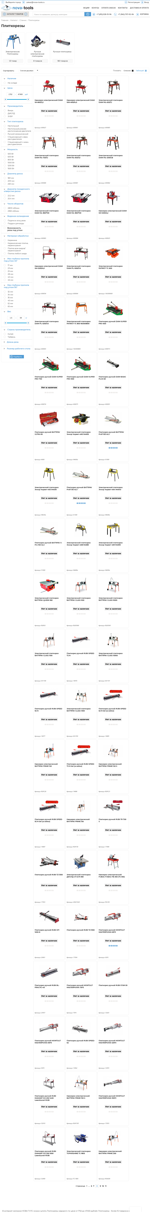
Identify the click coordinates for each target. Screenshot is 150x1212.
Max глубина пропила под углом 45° (16, 260)
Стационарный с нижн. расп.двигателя (18, 143)
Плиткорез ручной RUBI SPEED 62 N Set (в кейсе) (112, 710)
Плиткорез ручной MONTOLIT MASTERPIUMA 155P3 (112, 1097)
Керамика (12, 240)
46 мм (10, 280)
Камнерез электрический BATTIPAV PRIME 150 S (78, 1097)
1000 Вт (11, 162)
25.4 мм (11, 198)
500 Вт (11, 154)
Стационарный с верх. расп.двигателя (18, 138)
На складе (12, 83)
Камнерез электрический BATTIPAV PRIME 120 (46, 765)
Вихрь (10, 110)
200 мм (11, 181)
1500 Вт (11, 168)
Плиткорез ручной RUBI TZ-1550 (81, 930)
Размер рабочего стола (18, 349)
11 (106, 1186)
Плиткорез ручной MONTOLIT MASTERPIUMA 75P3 (80, 986)
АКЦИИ (86, 8)
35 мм (10, 297)
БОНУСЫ (95, 8)
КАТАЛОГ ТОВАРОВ (15, 14)
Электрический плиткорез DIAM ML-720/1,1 (47, 156)
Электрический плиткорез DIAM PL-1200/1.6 (47, 322)
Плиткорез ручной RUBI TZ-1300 (49, 875)
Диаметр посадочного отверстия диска (17, 190)
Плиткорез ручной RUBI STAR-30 (113, 985)
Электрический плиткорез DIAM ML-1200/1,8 (111, 156)
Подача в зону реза (17, 220)
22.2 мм (11, 196)
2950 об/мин (13, 211)
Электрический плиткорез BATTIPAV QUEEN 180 (47, 599)
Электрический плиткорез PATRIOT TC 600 (111, 267)
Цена (10, 88)
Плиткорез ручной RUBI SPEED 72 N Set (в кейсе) (80, 765)
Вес (9, 311)
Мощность (12, 149)
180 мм (11, 178)
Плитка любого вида (17, 253)
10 (103, 1186)
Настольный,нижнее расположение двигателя (19, 130)
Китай (10, 334)
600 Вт (11, 157)
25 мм (10, 271)
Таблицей (140, 71)
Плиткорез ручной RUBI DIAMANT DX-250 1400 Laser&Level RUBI (45, 1098)
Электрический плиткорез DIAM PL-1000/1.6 (79, 267)
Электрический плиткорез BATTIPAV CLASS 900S (111, 599)
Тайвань (11, 337)
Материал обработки (18, 236)
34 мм (10, 295)
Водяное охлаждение (18, 216)
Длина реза (13, 342)
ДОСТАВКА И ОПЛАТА (139, 8)
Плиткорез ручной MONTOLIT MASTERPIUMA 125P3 (112, 1042)
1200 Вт (11, 165)
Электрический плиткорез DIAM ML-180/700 (47, 212)
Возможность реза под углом (14, 229)
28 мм (10, 274)
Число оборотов (15, 204)
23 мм (10, 268)
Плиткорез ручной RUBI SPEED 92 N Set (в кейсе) (48, 820)
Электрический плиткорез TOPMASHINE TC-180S (79, 1152)
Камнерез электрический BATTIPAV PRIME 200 (110, 1152)
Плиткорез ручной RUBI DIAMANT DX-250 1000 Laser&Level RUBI (45, 1153)
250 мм (11, 184)
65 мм (10, 306)
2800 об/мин (13, 208)
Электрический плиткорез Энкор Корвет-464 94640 (111, 488)
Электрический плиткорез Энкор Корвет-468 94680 (79, 544)
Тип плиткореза (15, 121)
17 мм (10, 265)
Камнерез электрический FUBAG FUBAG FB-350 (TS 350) (112, 876)
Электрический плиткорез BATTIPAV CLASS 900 (79, 599)
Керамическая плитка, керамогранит (18, 244)
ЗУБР (10, 116)
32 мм (10, 292)
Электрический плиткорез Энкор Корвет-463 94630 (47, 488)
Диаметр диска (15, 174)
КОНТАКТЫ (123, 8)
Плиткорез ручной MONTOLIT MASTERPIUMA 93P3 (48, 1042)
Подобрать (17, 357)
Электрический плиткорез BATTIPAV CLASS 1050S (111, 654)
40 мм (10, 277)
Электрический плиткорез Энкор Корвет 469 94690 (111, 544)
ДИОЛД (11, 113)
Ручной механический (18, 134)
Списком (127, 71)
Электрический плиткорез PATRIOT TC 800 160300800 (79, 322)
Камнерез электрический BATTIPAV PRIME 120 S (110, 765)
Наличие (11, 78)
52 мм (10, 303)
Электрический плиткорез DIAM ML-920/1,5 (79, 156)
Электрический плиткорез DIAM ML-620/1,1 (111, 101)
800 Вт (11, 160)
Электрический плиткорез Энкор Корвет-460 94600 (79, 433)
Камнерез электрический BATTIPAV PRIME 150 (78, 820)
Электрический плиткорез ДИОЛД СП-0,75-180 (79, 876)
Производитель (15, 106)
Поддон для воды (16, 223)
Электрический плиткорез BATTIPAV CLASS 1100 (47, 654)
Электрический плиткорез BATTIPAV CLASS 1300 (79, 710)
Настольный (13, 126)
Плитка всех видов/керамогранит (16, 249)
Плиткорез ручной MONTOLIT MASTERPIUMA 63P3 (112, 931)
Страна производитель (18, 330)
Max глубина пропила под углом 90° (16, 286)
